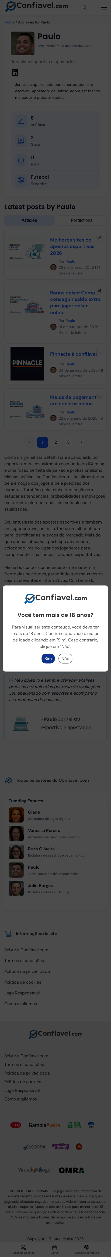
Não (65, 658)
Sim (48, 658)
